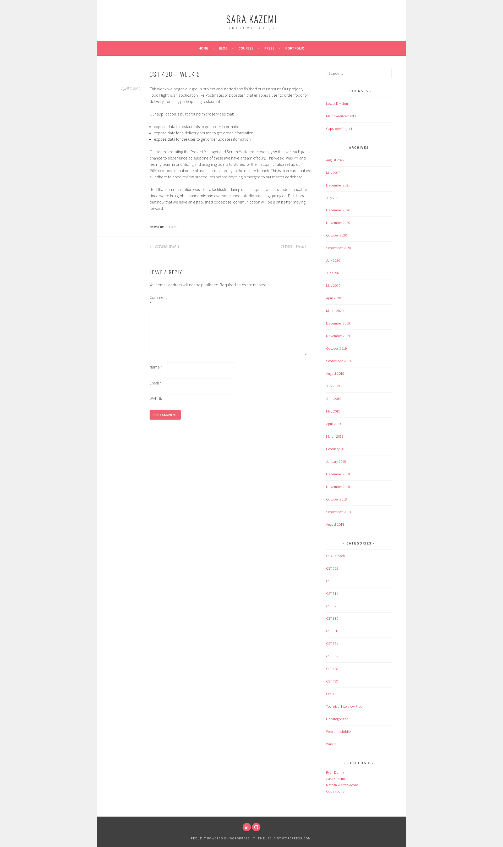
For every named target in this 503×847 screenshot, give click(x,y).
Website (156, 398)
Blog (223, 48)
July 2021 (333, 197)
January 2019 (336, 461)
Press (269, 48)
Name (156, 367)
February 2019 (337, 449)
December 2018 (338, 474)
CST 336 (332, 618)
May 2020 (333, 285)
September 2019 (338, 361)
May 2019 (333, 411)
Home (203, 48)
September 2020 (338, 247)
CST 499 (332, 681)
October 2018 (336, 499)
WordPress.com (296, 838)
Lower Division (337, 103)
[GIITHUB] (256, 827)
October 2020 (336, 235)
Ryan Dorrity (335, 772)
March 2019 (334, 436)
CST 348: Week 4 (166, 247)
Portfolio (294, 48)
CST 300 (332, 581)
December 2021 (338, 185)
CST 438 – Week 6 (294, 247)
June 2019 (333, 398)
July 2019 (333, 386)
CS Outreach (335, 555)
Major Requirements (341, 116)
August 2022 (335, 160)
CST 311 (332, 593)
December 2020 (338, 210)
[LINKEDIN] (247, 827)
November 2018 (338, 486)
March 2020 (334, 310)
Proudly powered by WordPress (220, 838)
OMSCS (331, 693)
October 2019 (336, 348)
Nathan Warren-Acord (342, 785)
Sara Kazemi (251, 19)
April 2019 (333, 423)
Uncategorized (337, 719)
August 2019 (335, 373)
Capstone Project (339, 128)
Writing (331, 744)
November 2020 (338, 222)
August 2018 (335, 524)
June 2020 (333, 273)
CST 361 (332, 643)
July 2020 (333, 260)
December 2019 (338, 323)
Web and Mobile (338, 731)
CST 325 (332, 606)
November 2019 (338, 335)
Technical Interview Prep (344, 706)
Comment (158, 300)
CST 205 (332, 568)
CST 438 (171, 227)
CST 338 (332, 631)
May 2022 (333, 172)
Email (156, 383)
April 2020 (333, 298)
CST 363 (332, 656)
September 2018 (338, 511)
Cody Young (335, 791)
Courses (246, 48)
